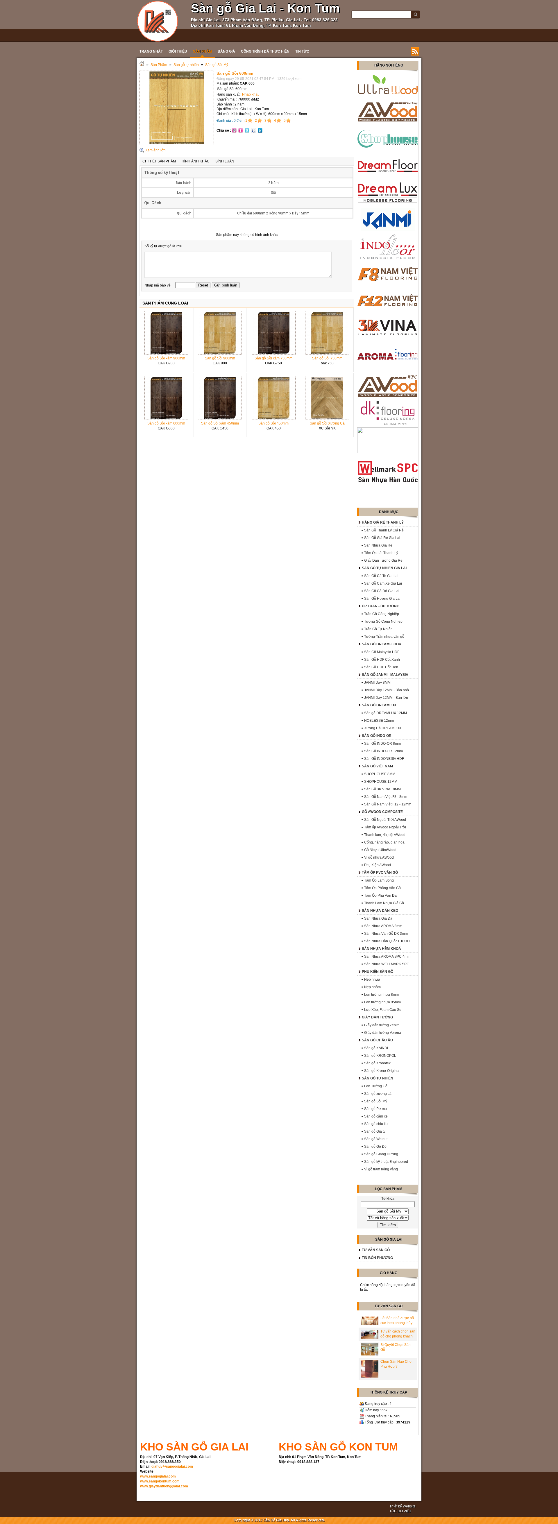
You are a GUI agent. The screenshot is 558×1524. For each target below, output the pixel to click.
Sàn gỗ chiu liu (376, 1124)
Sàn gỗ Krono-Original (382, 1071)
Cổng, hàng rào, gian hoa (384, 842)
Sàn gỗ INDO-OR (376, 736)
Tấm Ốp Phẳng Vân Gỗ (382, 888)
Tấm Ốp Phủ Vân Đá (380, 895)
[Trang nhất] (142, 65)
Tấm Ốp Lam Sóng (379, 880)
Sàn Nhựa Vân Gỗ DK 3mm (386, 934)
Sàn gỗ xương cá (377, 1094)
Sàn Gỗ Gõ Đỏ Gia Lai (381, 591)
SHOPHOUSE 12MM (380, 782)
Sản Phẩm (159, 65)
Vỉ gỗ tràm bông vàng (381, 1169)
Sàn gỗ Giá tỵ (374, 1131)
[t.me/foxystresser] (158, 21)
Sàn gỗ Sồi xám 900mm (166, 358)
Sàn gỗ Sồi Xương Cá (327, 423)
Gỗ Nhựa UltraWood (380, 850)
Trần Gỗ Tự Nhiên (378, 629)
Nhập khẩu (251, 94)
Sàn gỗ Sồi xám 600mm (166, 423)
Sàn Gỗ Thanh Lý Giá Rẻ (384, 530)
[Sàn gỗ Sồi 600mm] (177, 144)
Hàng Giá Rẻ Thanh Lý (383, 522)
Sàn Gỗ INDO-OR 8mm (382, 744)
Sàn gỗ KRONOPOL (380, 1056)
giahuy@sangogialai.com (172, 1466)
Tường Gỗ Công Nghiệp (383, 621)
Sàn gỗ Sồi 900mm (220, 358)
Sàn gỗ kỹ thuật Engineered (386, 1162)
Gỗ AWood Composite (382, 812)
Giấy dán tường (377, 1017)
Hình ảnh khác (196, 161)
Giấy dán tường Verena (382, 1033)
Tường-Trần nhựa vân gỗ (384, 637)
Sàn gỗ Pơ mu (375, 1109)
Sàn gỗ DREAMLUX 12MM (385, 713)
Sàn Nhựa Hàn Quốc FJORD (387, 941)
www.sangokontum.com (160, 1481)
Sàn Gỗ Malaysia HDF (381, 652)
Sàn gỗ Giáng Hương (381, 1154)
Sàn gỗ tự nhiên (186, 65)
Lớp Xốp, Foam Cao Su (382, 1010)
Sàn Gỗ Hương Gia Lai (382, 599)
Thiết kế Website (402, 1506)
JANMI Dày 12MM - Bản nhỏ (386, 690)
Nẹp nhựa (372, 979)
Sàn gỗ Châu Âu (377, 1040)
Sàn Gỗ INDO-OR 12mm (383, 751)
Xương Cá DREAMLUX (382, 728)
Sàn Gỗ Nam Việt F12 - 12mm (387, 804)
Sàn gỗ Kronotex (377, 1063)
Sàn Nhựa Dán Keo (380, 911)
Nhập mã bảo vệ (157, 285)
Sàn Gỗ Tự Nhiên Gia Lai (384, 568)
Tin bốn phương (377, 1258)
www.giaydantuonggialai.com (164, 1486)
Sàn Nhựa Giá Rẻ (378, 545)
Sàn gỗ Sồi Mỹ (216, 65)
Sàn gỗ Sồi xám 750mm (273, 358)
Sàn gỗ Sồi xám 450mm (220, 423)
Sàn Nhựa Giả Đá (378, 918)
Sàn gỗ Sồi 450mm (273, 423)
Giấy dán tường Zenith (382, 1025)
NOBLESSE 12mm (379, 721)
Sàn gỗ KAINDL (376, 1048)
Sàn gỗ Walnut (375, 1139)
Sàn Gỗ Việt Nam (377, 766)
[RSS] (415, 51)
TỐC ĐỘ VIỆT (400, 1511)
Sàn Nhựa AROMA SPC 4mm (387, 956)
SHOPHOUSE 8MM (379, 774)
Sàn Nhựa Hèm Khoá (381, 949)
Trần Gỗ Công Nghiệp (381, 614)
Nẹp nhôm (372, 987)
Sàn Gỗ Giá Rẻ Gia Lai (382, 538)
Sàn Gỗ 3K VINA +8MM (382, 789)
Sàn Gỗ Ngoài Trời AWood (385, 820)
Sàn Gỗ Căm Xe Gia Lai (383, 583)
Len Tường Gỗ (375, 1086)
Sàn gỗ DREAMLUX (379, 705)
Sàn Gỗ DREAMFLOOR (381, 644)
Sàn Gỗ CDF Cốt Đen (381, 667)
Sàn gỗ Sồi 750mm (327, 358)
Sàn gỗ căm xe (376, 1116)
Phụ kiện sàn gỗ (377, 972)
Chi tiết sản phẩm (159, 161)
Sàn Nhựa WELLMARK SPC (386, 964)
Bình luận (224, 161)
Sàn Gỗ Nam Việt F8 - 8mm (385, 797)
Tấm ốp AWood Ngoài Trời (385, 827)
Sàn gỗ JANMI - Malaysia (385, 675)
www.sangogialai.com (158, 1476)
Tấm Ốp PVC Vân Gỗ (380, 873)
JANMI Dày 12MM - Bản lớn (386, 698)
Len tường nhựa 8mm (381, 995)
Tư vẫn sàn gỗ (376, 1250)
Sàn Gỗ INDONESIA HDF (384, 759)
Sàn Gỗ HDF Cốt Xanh (382, 660)
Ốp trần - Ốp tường (380, 606)
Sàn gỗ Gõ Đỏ (375, 1147)
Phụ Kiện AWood (377, 865)
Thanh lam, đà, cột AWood (384, 835)
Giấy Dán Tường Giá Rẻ (383, 560)
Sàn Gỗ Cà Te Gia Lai (381, 576)
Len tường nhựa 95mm (382, 1002)
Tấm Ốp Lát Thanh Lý (381, 553)
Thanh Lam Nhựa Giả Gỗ (384, 903)
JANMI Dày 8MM (377, 682)
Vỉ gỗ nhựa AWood (379, 857)
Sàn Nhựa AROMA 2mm (383, 926)
